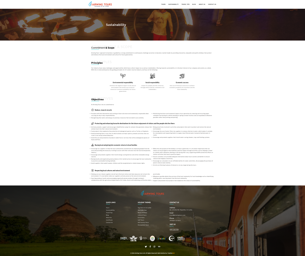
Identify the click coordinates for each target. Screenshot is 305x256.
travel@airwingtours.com (177, 215)
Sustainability (110, 210)
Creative (171, 253)
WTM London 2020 (174, 229)
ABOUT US (202, 4)
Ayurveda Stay (142, 210)
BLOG (194, 4)
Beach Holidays (142, 212)
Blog (107, 215)
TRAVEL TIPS (185, 4)
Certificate (109, 220)
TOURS (163, 4)
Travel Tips (109, 212)
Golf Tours (141, 220)
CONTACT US (212, 4)
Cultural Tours (142, 215)
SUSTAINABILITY (173, 4)
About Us (109, 217)
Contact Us (109, 222)
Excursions (141, 217)
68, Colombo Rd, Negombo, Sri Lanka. (181, 210)
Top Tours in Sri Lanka (144, 207)
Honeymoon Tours (143, 225)
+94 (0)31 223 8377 (175, 220)
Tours (107, 207)
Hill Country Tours (143, 222)
